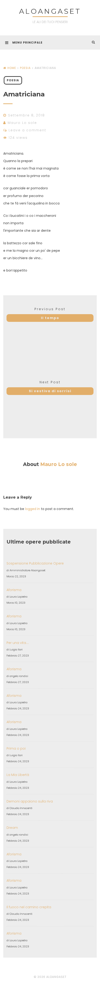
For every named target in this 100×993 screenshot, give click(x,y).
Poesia (25, 68)
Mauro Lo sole (22, 122)
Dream (12, 827)
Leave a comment (27, 130)
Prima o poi (16, 748)
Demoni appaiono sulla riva (30, 801)
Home (11, 68)
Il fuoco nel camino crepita (29, 907)
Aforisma (14, 590)
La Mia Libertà (18, 774)
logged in (32, 509)
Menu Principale (27, 42)
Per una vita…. (18, 642)
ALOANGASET (50, 11)
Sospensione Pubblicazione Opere (35, 563)
